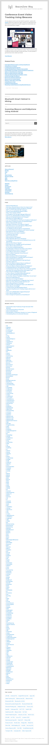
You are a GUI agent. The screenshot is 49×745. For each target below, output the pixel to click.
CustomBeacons (10, 399)
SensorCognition (10, 604)
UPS (7, 653)
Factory (8, 432)
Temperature (9, 631)
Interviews (8, 496)
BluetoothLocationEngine (12, 374)
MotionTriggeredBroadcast (12, 539)
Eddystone (8, 414)
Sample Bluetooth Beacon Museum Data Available (16, 69)
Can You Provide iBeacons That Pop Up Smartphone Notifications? (21, 220)
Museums (8, 547)
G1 (7, 449)
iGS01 (7, 483)
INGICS (8, 495)
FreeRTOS (8, 447)
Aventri (6, 22)
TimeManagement (10, 638)
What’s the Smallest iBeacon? (13, 277)
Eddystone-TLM (9, 417)
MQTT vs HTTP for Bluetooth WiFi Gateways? (16, 210)
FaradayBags (9, 435)
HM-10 (7, 465)
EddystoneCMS (9, 419)
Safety (7, 598)
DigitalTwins (9, 409)
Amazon (8, 337)
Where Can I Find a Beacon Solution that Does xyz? (18, 281)
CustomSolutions (10, 402)
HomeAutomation (10, 466)
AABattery (8, 327)
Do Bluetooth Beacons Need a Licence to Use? (17, 250)
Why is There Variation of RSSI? (13, 212)
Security (8, 601)
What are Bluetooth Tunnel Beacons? (14, 258)
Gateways (8, 453)
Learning (8, 508)
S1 (6, 597)
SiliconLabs (9, 611)
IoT (5, 173)
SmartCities (8, 614)
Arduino (8, 353)
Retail (7, 585)
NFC (7, 551)
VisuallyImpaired (10, 666)
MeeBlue (8, 531)
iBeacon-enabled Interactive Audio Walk (14, 73)
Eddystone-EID (9, 416)
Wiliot (7, 676)
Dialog (7, 404)
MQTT (7, 545)
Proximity (8, 574)
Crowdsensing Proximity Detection (13, 67)
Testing (7, 633)
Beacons (8, 363)
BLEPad (8, 367)
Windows (8, 677)
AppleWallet (9, 347)
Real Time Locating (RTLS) (11, 180)
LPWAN (8, 521)
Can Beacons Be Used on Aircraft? (14, 227)
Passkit (8, 559)
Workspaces (9, 680)
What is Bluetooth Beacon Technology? (15, 283)
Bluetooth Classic (10, 369)
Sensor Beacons (10, 603)
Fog (7, 445)
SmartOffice (8, 618)
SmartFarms (9, 615)
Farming (8, 436)
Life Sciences (8, 186)
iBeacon (8, 479)
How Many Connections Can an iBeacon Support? (17, 224)
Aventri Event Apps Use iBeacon (12, 76)
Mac (7, 522)
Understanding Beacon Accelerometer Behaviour (17, 313)
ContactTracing (9, 393)
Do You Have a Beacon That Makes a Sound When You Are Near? (21, 276)
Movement (8, 544)
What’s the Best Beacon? (12, 235)
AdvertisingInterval (10, 333)
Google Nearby (9, 458)
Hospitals (8, 469)
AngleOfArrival (9, 341)
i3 (6, 472)
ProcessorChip (9, 570)
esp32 (7, 426)
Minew (7, 537)
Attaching (8, 357)
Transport (8, 647)
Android (8, 340)
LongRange (9, 518)
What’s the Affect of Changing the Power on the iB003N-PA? (19, 284)
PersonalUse (9, 562)
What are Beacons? (9, 169)
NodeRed (8, 555)
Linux (7, 512)
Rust (7, 594)
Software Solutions (10, 624)
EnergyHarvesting (10, 424)
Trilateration (9, 650)
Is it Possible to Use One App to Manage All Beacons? (18, 214)
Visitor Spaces (15, 87)
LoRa (7, 519)
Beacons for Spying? (11, 254)
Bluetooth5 (8, 371)
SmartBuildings (9, 613)
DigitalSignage (9, 407)
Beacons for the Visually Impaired (12, 79)
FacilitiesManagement (11, 430)
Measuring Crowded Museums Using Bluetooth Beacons (18, 84)
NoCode (8, 552)
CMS (7, 386)
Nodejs (7, 554)
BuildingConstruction (11, 380)
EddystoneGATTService (11, 420)
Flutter (7, 443)
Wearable (8, 670)
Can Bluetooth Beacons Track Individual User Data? (18, 267)
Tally (7, 630)
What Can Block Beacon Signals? (14, 243)
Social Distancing (9, 193)
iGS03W (8, 488)
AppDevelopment (10, 346)
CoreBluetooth (9, 396)
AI (6, 334)
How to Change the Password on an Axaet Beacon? (18, 294)
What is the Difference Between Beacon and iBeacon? (18, 263)
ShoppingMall (9, 610)
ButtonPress (9, 381)
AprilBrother (9, 350)
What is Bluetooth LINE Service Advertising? (16, 238)
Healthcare (8, 462)
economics (8, 412)
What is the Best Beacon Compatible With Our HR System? (19, 257)
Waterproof (8, 669)
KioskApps (8, 502)
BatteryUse (8, 360)
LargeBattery (9, 506)
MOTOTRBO (9, 542)
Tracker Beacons (10, 644)
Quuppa (8, 577)
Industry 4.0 (8, 493)
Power (7, 567)
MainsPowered (9, 525)
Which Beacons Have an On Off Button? (15, 231)
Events (7, 427)
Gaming (8, 452)
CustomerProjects (10, 400)
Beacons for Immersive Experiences (13, 77)
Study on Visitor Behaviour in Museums (14, 71)
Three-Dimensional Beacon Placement (15, 309)
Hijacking (8, 463)
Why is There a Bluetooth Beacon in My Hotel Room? (18, 260)
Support (8, 628)
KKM (7, 505)
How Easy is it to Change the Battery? (14, 278)
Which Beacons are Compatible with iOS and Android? (18, 244)
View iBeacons (8, 56)
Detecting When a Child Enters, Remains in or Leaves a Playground (21, 312)
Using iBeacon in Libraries (11, 66)
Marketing (7, 183)
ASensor (8, 354)
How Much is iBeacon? (11, 261)
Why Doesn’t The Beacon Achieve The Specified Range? (19, 221)
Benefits (7, 170)
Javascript (8, 501)
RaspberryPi (9, 580)
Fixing (7, 440)
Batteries (8, 358)
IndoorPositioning (10, 492)
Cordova (8, 394)
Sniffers (8, 620)
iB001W (8, 475)
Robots (7, 587)
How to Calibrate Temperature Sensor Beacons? (17, 253)
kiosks (7, 503)
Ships (7, 608)
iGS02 (7, 485)
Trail (7, 646)
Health (7, 460)
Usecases (8, 657)
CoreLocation (9, 397)
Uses (6, 172)
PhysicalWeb (9, 564)
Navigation (8, 549)
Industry (6, 185)
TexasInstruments (10, 634)
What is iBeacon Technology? (13, 286)
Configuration (9, 389)
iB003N (8, 476)
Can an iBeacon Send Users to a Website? (16, 251)
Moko (7, 538)
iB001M (8, 473)
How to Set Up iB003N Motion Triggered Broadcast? (18, 291)
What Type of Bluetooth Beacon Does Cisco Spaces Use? (19, 207)
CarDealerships (9, 383)
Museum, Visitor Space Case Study (13, 80)
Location (8, 513)
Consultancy (9, 391)
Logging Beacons (10, 515)
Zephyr (7, 683)
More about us (8, 137)
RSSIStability (9, 590)
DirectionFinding (10, 410)
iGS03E (8, 486)
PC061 (7, 561)
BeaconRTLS (9, 361)
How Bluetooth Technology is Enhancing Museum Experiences (19, 70)
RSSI (7, 588)
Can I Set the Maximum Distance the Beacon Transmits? (19, 208)
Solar (7, 626)
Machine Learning (9, 176)
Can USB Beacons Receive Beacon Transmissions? (18, 228)
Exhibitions (8, 429)
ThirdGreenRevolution (11, 637)
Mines (7, 535)
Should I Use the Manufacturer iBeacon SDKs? (16, 211)
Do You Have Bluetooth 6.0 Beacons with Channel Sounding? (20, 230)
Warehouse (8, 667)
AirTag (7, 335)
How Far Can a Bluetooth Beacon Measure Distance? (18, 215)
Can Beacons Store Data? (12, 234)
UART (7, 651)
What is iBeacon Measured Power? (14, 245)
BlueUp (8, 377)
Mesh (6, 179)
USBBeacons (9, 656)
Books (7, 379)
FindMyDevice (9, 437)
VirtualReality (9, 663)
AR (7, 351)
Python (7, 575)
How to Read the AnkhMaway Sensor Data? (16, 271)
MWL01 (8, 548)
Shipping (8, 607)
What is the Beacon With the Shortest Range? (16, 255)
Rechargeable (9, 581)
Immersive (8, 491)
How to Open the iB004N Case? (13, 293)
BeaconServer (9, 364)
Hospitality (7, 187)
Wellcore (8, 673)
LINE (7, 511)
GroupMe (8, 459)
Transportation (8, 190)
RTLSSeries (9, 592)
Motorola (8, 541)
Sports (7, 627)
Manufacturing (9, 526)
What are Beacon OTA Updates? (13, 237)
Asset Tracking (8, 175)
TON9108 (8, 641)
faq (7, 433)
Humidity (8, 470)
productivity (8, 571)
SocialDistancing (10, 623)
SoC (7, 621)
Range (7, 578)
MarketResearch (10, 529)
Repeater (8, 582)
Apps (6, 177)
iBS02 (7, 482)
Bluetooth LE (9, 370)
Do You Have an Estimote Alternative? (14, 247)
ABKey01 (8, 328)
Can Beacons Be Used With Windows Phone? (16, 287)
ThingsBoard (9, 636)
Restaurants (9, 584)
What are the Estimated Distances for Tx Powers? (17, 217)
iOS (7, 498)
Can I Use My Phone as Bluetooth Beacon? (16, 264)
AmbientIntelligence (10, 338)
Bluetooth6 (8, 373)
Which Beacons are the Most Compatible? (15, 233)
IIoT (7, 489)
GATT (7, 455)
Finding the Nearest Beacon (11, 83)
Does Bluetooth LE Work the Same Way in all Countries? (19, 248)
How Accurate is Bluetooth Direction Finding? (16, 274)
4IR (7, 325)
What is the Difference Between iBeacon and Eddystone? (19, 266)
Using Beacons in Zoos (10, 81)
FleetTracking (9, 442)
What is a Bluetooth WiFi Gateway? (14, 222)
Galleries (8, 450)
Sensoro (8, 605)
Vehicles (8, 659)
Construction (9, 390)
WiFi (7, 674)
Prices (7, 568)
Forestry (8, 446)
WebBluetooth (9, 671)
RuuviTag (8, 595)
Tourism (8, 643)
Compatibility (9, 387)
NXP (7, 558)
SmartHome (9, 617)
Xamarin (8, 681)
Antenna (8, 344)
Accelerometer (9, 330)
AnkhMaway (9, 343)
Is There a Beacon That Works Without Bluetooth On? (18, 273)
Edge (7, 422)
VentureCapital (9, 661)
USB (7, 654)
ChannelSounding (10, 384)
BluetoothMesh (9, 376)
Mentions (8, 532)
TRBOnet (8, 648)
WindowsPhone (9, 679)
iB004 (7, 478)
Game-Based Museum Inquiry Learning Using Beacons (17, 64)
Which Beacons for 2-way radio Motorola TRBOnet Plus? (19, 225)
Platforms (8, 565)
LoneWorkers (9, 516)
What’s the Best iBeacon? (12, 205)
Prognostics (9, 572)
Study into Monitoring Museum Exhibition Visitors (16, 74)
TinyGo (7, 640)
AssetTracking (9, 356)
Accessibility (9, 331)
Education (7, 192)
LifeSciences (9, 509)
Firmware (8, 439)
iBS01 (7, 480)
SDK (7, 600)
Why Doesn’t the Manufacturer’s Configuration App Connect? (20, 280)
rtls (7, 591)
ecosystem (8, 413)
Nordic (7, 557)
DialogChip (8, 406)
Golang (8, 456)
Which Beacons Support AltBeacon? (14, 218)
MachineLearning (10, 524)
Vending (8, 660)
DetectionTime (9, 403)
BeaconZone (9, 366)
